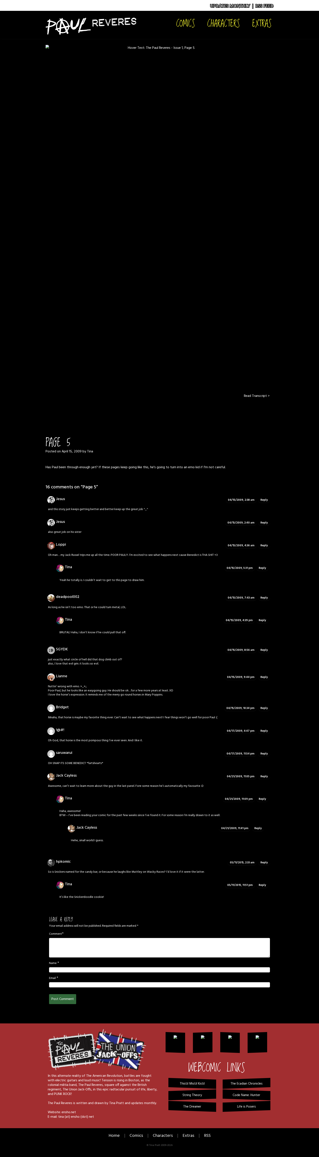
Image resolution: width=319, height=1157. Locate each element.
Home (114, 1135)
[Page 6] (159, 215)
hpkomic (63, 862)
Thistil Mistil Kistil (192, 1083)
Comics (185, 23)
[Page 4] (153, 411)
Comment (55, 934)
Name (53, 963)
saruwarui (64, 753)
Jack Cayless (66, 775)
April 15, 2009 (72, 451)
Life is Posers (246, 1106)
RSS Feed (264, 6)
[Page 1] (143, 411)
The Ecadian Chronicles (246, 1083)
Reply (264, 500)
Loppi (61, 545)
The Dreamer (192, 1106)
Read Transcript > (257, 396)
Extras (262, 23)
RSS (207, 1135)
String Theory (192, 1095)
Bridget (62, 707)
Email (52, 978)
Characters (223, 23)
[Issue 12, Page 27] (176, 411)
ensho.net (69, 1112)
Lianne (61, 676)
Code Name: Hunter (246, 1095)
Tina (90, 451)
